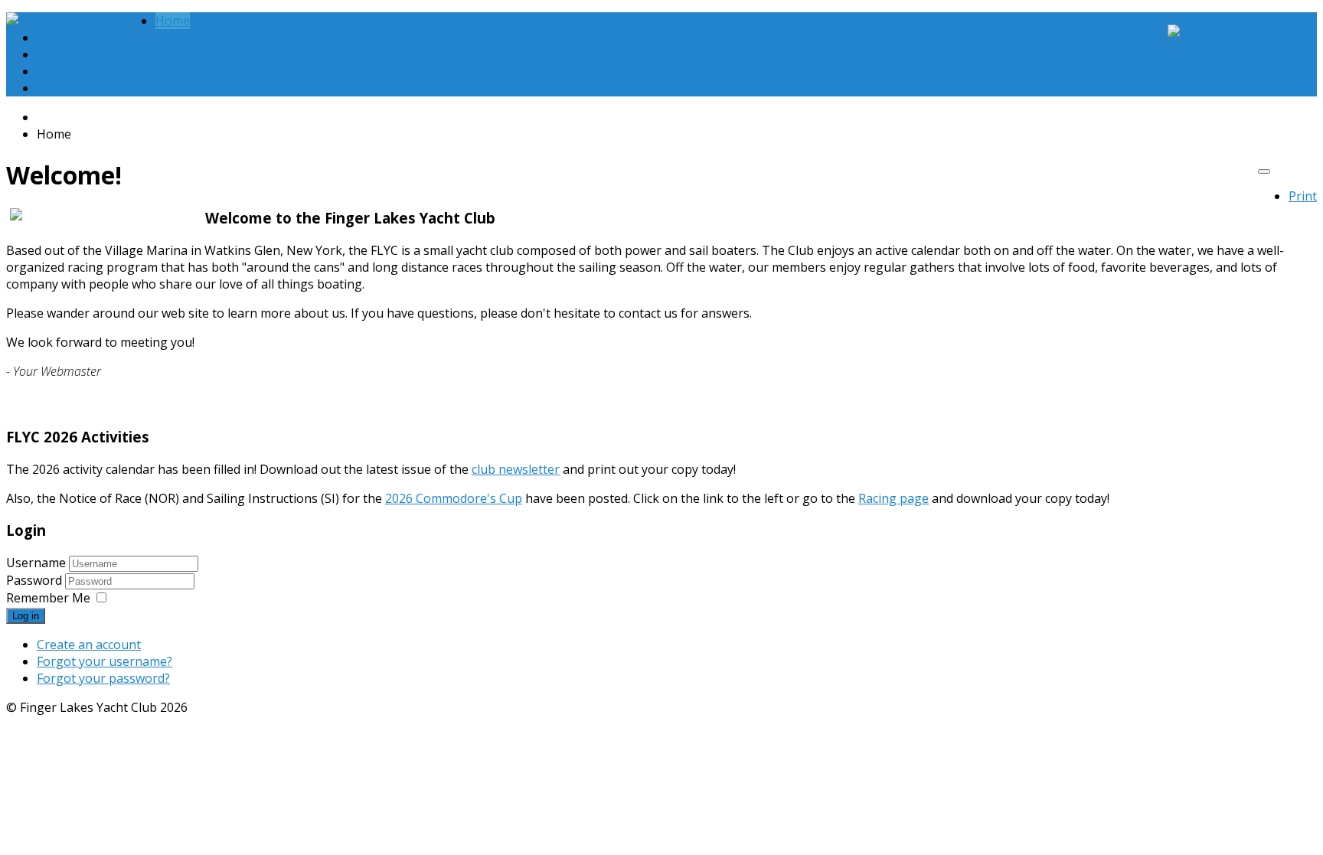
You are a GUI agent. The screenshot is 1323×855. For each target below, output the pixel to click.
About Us (63, 37)
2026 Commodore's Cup (453, 498)
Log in (25, 616)
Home (172, 20)
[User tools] (1264, 171)
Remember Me (48, 597)
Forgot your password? (103, 678)
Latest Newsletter (88, 71)
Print (1303, 196)
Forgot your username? (104, 661)
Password (35, 580)
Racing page (893, 498)
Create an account (89, 644)
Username (36, 562)
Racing (56, 88)
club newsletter (516, 469)
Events (56, 54)
